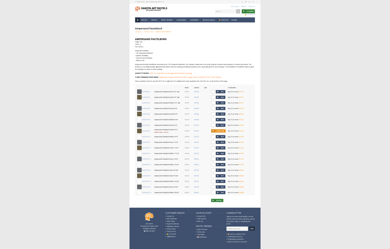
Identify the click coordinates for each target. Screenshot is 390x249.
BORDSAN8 (146, 114)
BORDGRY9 (146, 125)
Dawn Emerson (202, 229)
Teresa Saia (201, 232)
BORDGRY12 (146, 159)
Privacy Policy (171, 229)
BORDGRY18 (146, 187)
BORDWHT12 (146, 165)
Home (137, 19)
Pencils (154, 20)
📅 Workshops (202, 237)
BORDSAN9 (146, 131)
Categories (138, 32)
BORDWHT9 (146, 137)
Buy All (219, 200)
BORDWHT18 (146, 192)
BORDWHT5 (146, 103)
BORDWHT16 (146, 181)
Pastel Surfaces (149, 32)
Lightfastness (171, 236)
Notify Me (220, 131)
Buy (222, 92)
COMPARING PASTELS (235, 237)
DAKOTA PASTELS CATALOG (237, 242)
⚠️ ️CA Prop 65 (171, 234)
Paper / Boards (166, 20)
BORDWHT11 (146, 153)
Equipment (194, 20)
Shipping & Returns (173, 226)
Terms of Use (171, 231)
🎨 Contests (224, 20)
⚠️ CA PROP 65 (250, 15)
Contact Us (251, 6)
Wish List (200, 221)
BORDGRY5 (146, 92)
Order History (201, 219)
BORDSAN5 (146, 97)
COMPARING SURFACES (236, 239)
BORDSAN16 (146, 176)
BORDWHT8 (146, 120)
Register (243, 6)
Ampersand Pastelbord (163, 32)
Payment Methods (173, 224)
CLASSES (234, 20)
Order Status (171, 221)
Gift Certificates (172, 219)
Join (251, 229)
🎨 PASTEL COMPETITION (236, 234)
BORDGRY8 (146, 108)
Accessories (181, 20)
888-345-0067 (141, 2)
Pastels (144, 20)
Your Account (235, 6)
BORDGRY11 (146, 142)
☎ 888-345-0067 (149, 231)
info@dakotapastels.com (156, 2)
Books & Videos (209, 20)
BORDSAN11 (146, 148)
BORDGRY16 (146, 170)
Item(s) (250, 11)
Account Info (201, 216)
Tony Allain (200, 234)
